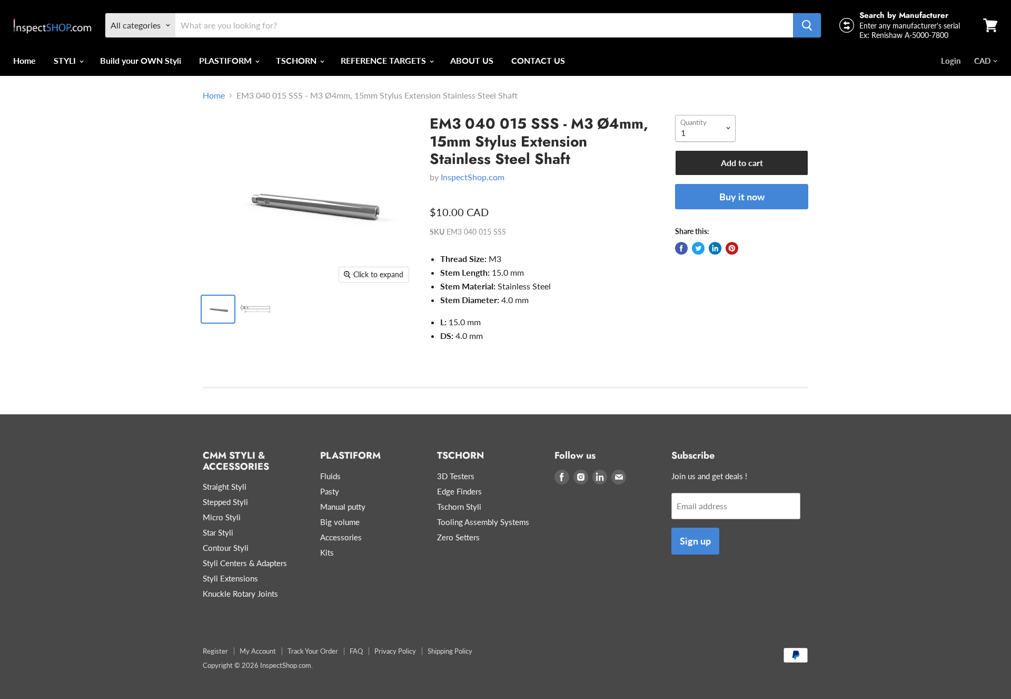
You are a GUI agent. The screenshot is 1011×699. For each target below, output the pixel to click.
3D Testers (455, 476)
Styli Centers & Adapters (245, 563)
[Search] (807, 25)
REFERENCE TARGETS (384, 60)
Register (215, 651)
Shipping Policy (450, 651)
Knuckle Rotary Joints (240, 593)
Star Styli (218, 532)
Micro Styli (222, 517)
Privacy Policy (395, 651)
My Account (258, 651)
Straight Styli (224, 486)
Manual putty (342, 506)
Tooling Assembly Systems (483, 522)
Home (24, 60)
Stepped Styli (225, 502)
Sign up (695, 541)
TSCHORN (297, 60)
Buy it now (742, 196)
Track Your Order (313, 651)
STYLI (66, 60)
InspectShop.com (472, 177)
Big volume (340, 522)
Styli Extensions (230, 578)
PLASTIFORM (226, 60)
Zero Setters (458, 537)
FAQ (356, 651)
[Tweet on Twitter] (698, 248)
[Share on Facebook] (681, 248)
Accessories (341, 537)
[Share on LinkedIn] (715, 248)
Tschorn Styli (459, 506)
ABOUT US (471, 60)
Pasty (329, 491)
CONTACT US (538, 60)
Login (950, 60)
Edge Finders (459, 491)
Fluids (330, 476)
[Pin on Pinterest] (732, 248)
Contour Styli (226, 547)
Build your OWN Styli (140, 60)
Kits (327, 552)
